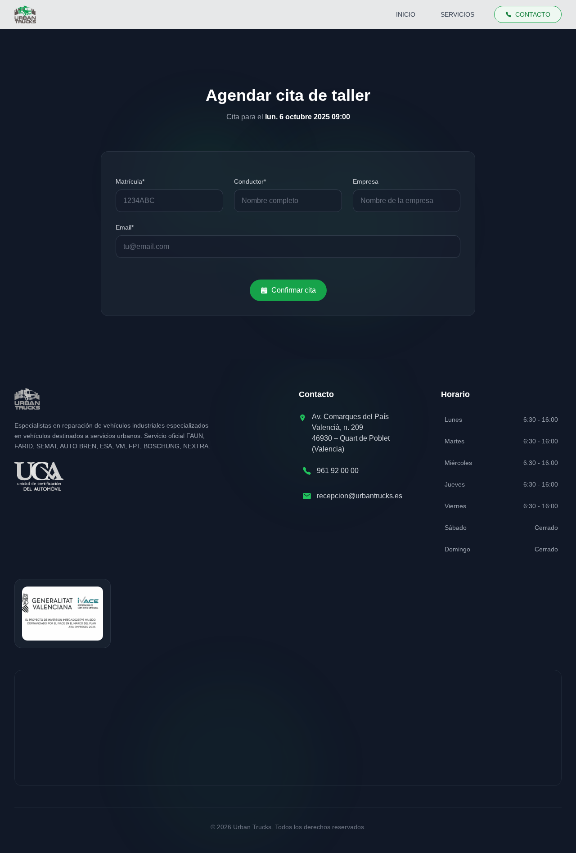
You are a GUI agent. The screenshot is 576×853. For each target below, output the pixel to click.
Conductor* (250, 181)
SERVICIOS (457, 14)
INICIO (405, 14)
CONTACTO (532, 14)
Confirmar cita (293, 290)
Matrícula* (130, 181)
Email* (125, 227)
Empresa (365, 181)
